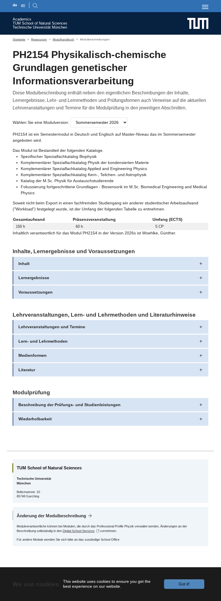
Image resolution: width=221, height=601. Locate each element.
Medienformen (32, 355)
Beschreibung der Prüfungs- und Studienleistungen (69, 404)
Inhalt (24, 263)
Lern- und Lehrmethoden (43, 341)
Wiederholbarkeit (35, 419)
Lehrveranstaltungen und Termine (51, 326)
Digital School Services (79, 531)
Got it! (184, 584)
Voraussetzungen (35, 292)
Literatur (26, 369)
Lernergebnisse (33, 277)
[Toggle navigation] (205, 7)
